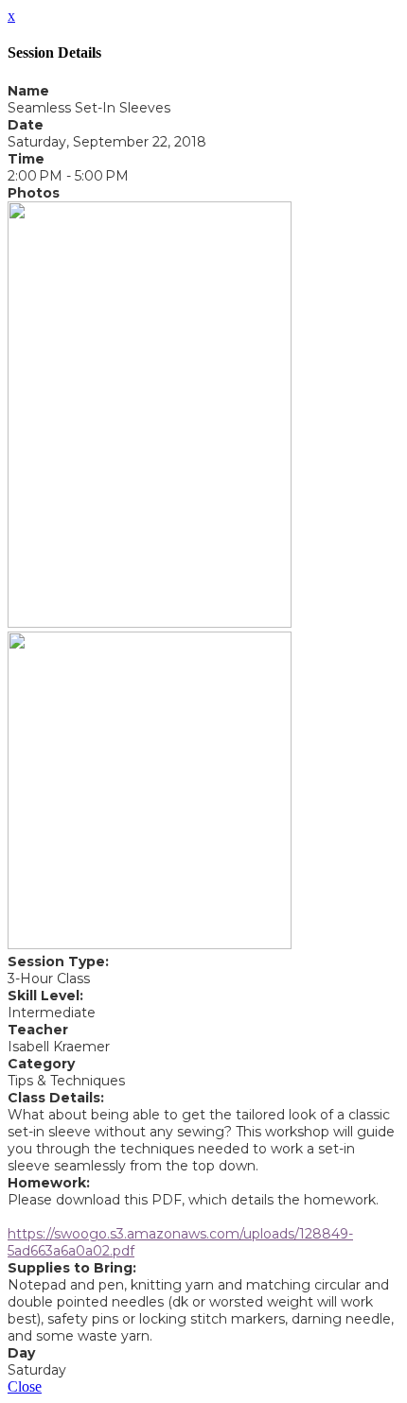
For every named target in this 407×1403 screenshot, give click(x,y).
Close (25, 1386)
